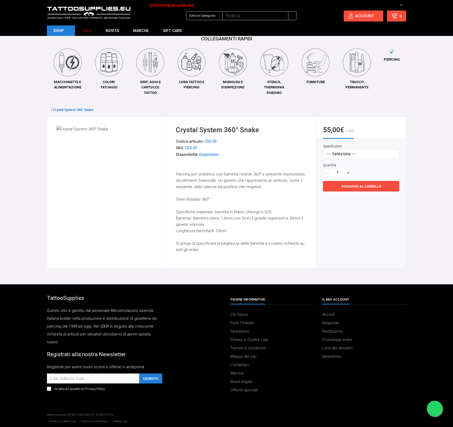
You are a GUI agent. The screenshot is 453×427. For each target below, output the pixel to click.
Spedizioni (239, 331)
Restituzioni (332, 331)
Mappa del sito (243, 356)
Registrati (330, 323)
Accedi (328, 314)
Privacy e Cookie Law (249, 340)
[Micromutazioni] (89, 13)
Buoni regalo (241, 382)
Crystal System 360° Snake (73, 110)
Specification (332, 146)
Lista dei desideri (337, 348)
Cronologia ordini (337, 340)
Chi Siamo (239, 314)
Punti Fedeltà (242, 323)
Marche (237, 373)
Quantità (329, 165)
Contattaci (239, 365)
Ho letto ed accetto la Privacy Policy (79, 389)
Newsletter (332, 356)
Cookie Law (120, 421)
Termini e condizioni (248, 348)
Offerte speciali (244, 390)
